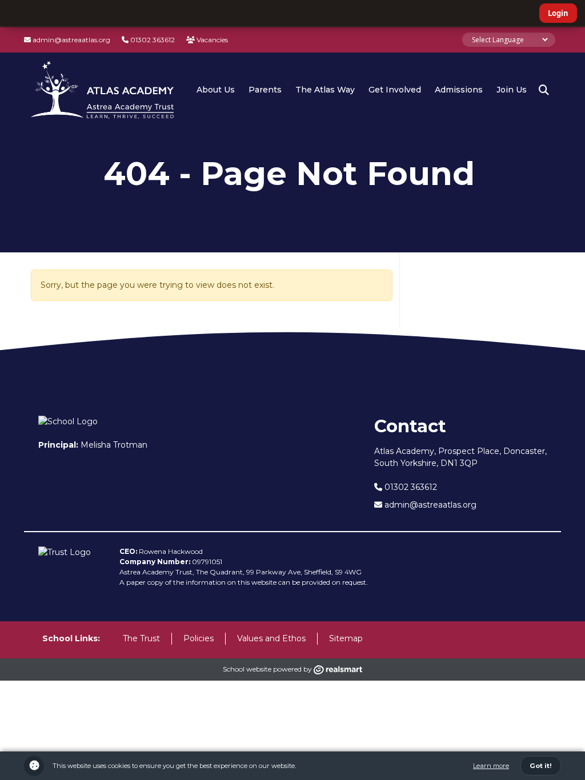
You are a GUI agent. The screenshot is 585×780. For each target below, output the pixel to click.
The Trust (141, 638)
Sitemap (346, 638)
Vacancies (211, 39)
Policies (198, 638)
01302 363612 (152, 39)
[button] (544, 90)
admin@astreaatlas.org (70, 39)
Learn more (491, 766)
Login (558, 13)
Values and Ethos (271, 638)
